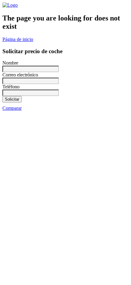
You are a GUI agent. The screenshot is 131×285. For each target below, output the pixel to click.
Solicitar (12, 99)
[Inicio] (10, 5)
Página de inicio (17, 39)
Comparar (12, 108)
